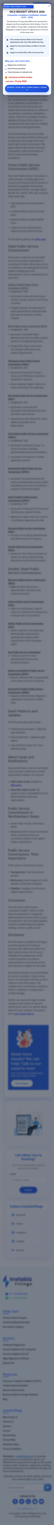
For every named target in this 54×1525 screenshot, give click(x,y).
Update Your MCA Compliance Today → (27, 88)
